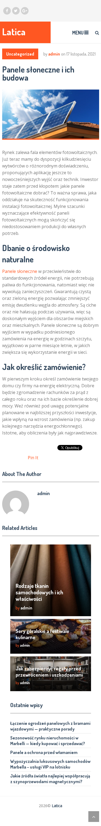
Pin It (33, 458)
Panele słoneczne (19, 271)
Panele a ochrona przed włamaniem (44, 752)
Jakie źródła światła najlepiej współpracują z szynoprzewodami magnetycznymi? (50, 778)
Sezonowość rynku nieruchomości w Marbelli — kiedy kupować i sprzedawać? (47, 740)
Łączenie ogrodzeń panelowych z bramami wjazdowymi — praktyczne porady (50, 726)
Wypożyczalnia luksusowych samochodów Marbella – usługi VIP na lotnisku (50, 764)
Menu (77, 33)
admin (54, 54)
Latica (14, 31)
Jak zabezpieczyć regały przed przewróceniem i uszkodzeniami (49, 672)
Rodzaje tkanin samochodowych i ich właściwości (39, 592)
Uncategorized (20, 54)
